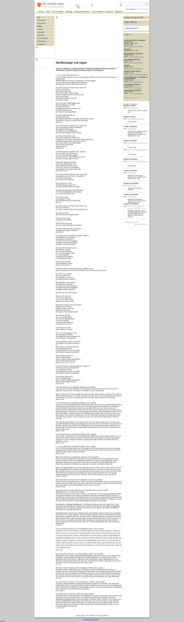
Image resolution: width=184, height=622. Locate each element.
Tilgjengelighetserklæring (131, 97)
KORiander (132, 129)
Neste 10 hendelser (140, 224)
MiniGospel (132, 186)
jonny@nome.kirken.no (136, 93)
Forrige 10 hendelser (131, 222)
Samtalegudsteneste (136, 119)
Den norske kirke (142, 9)
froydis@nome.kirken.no (140, 74)
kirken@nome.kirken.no (136, 46)
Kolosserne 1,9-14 (131, 28)
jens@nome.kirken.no (135, 87)
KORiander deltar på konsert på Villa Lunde (136, 207)
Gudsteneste (133, 108)
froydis (131, 74)
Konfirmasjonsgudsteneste (138, 144)
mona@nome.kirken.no (136, 62)
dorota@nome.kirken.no (136, 81)
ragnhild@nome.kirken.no (136, 56)
